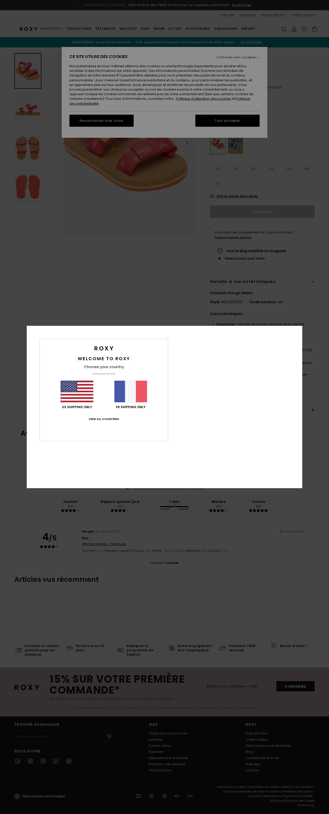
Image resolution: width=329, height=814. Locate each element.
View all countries (104, 419)
